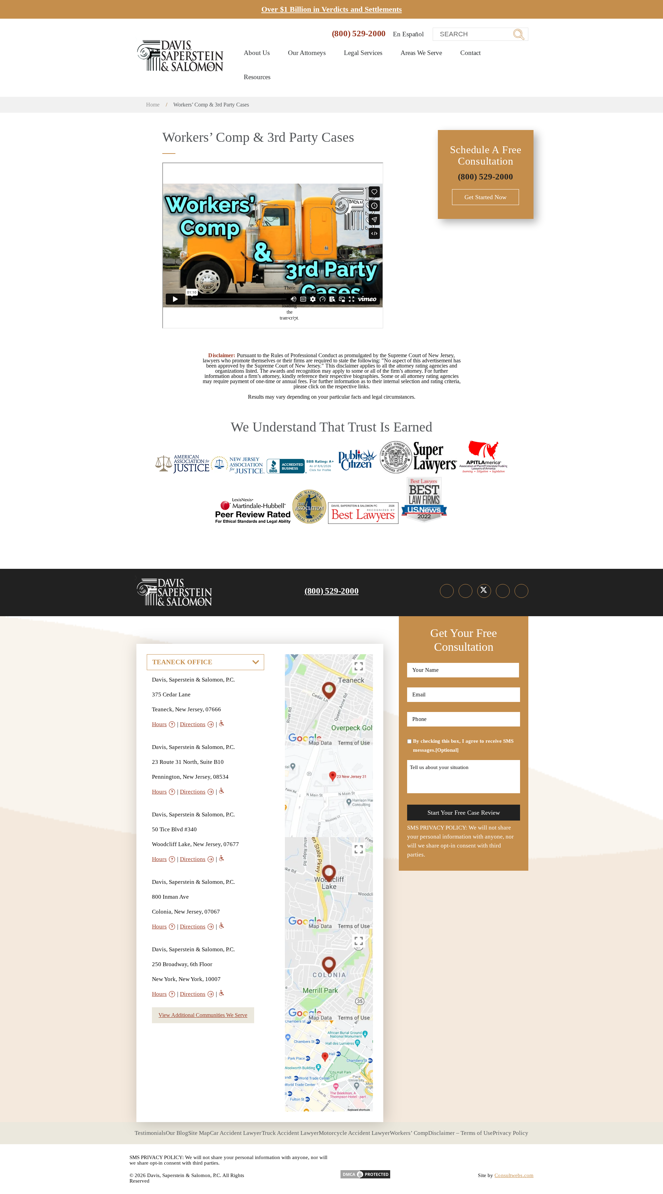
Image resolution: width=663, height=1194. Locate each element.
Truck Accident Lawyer (290, 1133)
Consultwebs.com (514, 1175)
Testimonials (150, 1133)
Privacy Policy (510, 1133)
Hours (159, 724)
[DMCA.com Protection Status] (365, 1172)
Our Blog (177, 1133)
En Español (408, 34)
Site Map (199, 1133)
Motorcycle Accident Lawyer (354, 1133)
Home (153, 105)
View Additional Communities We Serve (202, 1015)
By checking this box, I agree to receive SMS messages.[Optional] (463, 745)
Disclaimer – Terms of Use (460, 1133)
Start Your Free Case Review (463, 812)
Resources (258, 77)
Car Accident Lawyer (235, 1133)
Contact (470, 52)
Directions (192, 724)
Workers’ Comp (409, 1133)
